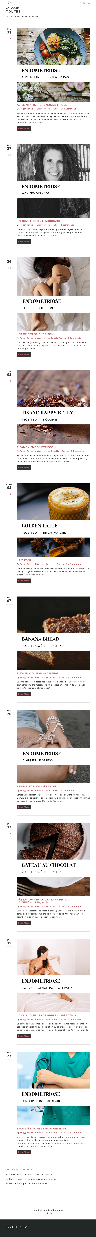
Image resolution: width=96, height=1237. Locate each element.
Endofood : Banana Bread (38, 673)
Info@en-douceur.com (54, 1210)
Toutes (55, 108)
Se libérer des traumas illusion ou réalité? (29, 1174)
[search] (80, 2)
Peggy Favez (26, 108)
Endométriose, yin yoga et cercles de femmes (31, 1178)
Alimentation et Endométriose (42, 104)
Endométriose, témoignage (39, 220)
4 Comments (74, 1019)
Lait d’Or (24, 560)
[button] (89, 2)
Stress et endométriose (36, 786)
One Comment (68, 108)
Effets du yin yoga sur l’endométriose (27, 1183)
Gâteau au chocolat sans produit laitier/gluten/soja (44, 901)
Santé (54, 338)
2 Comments (67, 225)
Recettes (56, 451)
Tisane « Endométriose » (36, 447)
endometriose (42, 108)
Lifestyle (40, 564)
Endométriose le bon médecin (41, 1128)
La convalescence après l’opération (47, 1015)
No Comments (73, 564)
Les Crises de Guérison (35, 334)
